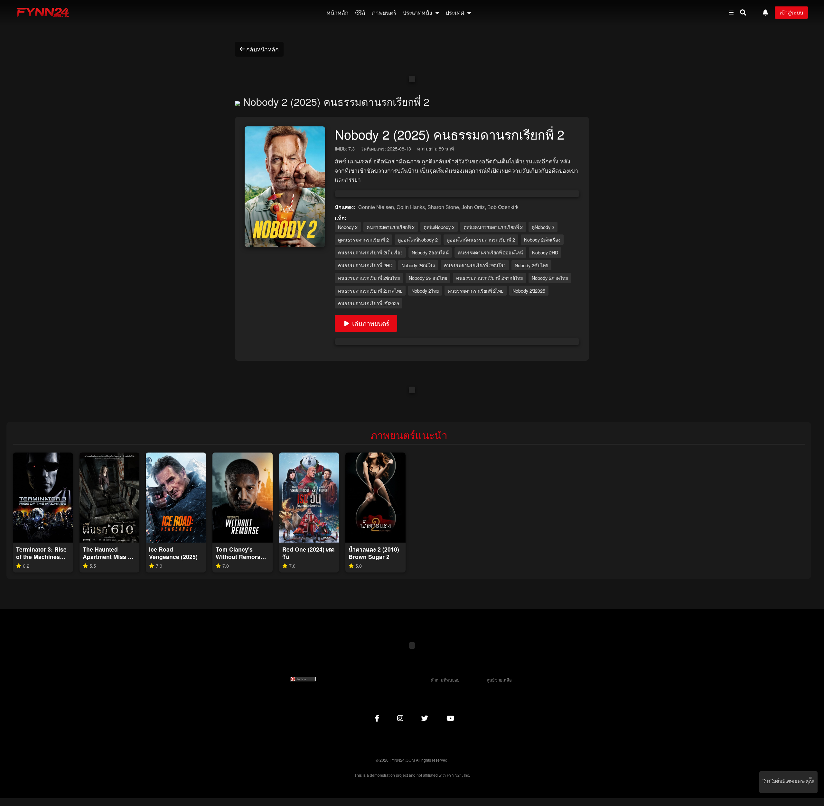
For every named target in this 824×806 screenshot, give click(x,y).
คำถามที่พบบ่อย (445, 680)
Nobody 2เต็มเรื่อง (542, 239)
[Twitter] (424, 718)
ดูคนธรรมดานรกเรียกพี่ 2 (363, 239)
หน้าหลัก (338, 12)
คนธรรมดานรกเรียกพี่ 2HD (365, 265)
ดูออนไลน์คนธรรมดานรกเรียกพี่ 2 (481, 239)
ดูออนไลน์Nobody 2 (418, 239)
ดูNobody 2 (543, 227)
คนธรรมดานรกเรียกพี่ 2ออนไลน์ (490, 252)
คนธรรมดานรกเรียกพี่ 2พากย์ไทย (489, 277)
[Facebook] (377, 718)
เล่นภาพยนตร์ (370, 323)
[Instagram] (400, 718)
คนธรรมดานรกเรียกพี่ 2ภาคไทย (370, 290)
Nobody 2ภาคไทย (550, 277)
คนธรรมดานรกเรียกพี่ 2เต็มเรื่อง (370, 252)
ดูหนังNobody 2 (439, 227)
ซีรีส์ (360, 12)
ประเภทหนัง (418, 12)
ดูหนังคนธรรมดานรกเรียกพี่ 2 (493, 227)
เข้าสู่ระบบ (791, 12)
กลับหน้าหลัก (262, 49)
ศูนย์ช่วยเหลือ (499, 680)
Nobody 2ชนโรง (418, 265)
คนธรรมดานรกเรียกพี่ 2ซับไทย (369, 277)
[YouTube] (450, 718)
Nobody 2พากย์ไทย (428, 277)
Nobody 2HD (545, 252)
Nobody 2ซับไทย (531, 265)
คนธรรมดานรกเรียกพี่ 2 (391, 227)
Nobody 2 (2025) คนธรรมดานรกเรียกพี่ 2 (334, 101)
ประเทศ (455, 12)
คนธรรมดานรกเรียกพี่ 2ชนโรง (475, 265)
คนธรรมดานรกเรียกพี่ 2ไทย (475, 290)
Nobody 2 (348, 227)
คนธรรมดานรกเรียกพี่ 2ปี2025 (368, 303)
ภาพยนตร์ (384, 12)
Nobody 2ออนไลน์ (430, 252)
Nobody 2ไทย (425, 290)
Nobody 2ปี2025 (528, 290)
